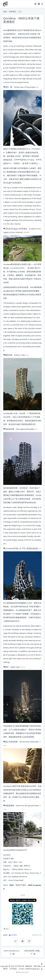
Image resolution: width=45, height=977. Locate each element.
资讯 (7, 929)
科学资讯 (12, 11)
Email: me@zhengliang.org (30, 969)
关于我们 (13, 969)
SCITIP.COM (19, 966)
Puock (27, 972)
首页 (5, 11)
